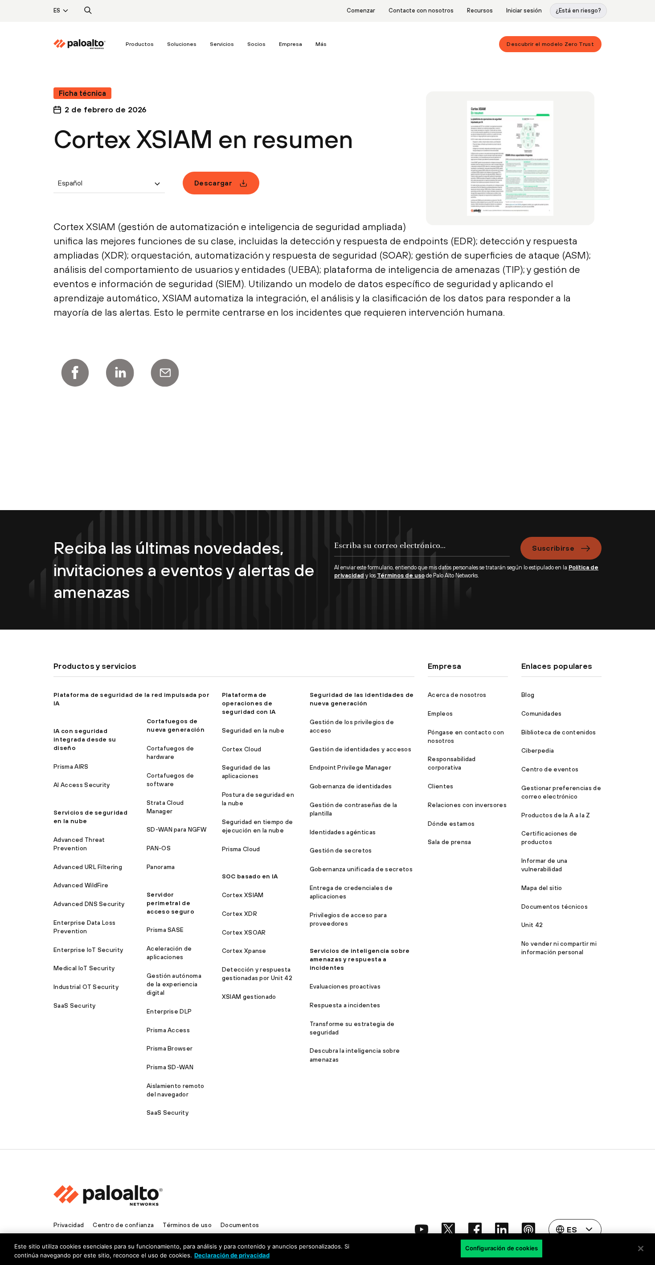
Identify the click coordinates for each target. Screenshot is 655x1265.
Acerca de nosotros (457, 694)
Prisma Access (168, 1030)
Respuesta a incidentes (345, 1005)
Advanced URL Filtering (87, 866)
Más (321, 44)
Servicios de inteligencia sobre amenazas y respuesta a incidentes (360, 959)
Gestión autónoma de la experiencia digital (174, 984)
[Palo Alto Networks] (79, 44)
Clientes (441, 786)
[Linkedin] (120, 372)
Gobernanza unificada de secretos (361, 869)
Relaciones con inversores (467, 804)
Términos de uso (401, 575)
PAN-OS (159, 848)
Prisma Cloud (241, 849)
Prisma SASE (165, 929)
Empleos (440, 713)
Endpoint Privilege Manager (350, 767)
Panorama (161, 866)
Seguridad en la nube (253, 730)
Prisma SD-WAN (170, 1067)
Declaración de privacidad (232, 1255)
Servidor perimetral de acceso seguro (170, 903)
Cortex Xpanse (244, 950)
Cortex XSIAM (243, 894)
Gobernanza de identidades (351, 786)
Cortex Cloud (242, 749)
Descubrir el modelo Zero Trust (550, 44)
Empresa (290, 44)
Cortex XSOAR (244, 932)
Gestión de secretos (341, 850)
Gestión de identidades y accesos (360, 749)
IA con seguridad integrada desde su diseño (84, 739)
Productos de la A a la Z (555, 815)
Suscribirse (553, 548)
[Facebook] (75, 372)
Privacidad (68, 1224)
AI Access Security (81, 784)
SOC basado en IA (250, 876)
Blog (527, 694)
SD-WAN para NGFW (176, 829)
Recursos (480, 10)
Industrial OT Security (86, 986)
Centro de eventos (549, 769)
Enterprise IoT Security (88, 949)
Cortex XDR (239, 913)
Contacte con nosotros (421, 10)
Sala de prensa (449, 841)
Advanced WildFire (80, 885)
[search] (88, 10)
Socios (256, 44)
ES (56, 10)
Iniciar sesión (524, 10)
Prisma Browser (169, 1048)
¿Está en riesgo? (578, 10)
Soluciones (181, 44)
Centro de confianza (123, 1224)
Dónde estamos (451, 823)
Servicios (222, 44)
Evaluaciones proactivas (345, 986)
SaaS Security (74, 1005)
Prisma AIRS (71, 766)
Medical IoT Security (84, 968)
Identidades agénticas (343, 832)
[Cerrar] (641, 1248)
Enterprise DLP (169, 1011)
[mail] (165, 372)
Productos (140, 44)
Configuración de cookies (501, 1248)
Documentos (240, 1224)
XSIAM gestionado (249, 996)
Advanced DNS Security (89, 903)
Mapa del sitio (541, 887)
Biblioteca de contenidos (558, 732)
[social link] (421, 1229)
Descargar (213, 183)
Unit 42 (532, 924)
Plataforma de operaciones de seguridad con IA (249, 703)
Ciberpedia (537, 750)
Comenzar (361, 10)
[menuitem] (86, 44)
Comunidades (541, 713)
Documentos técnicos (554, 906)
